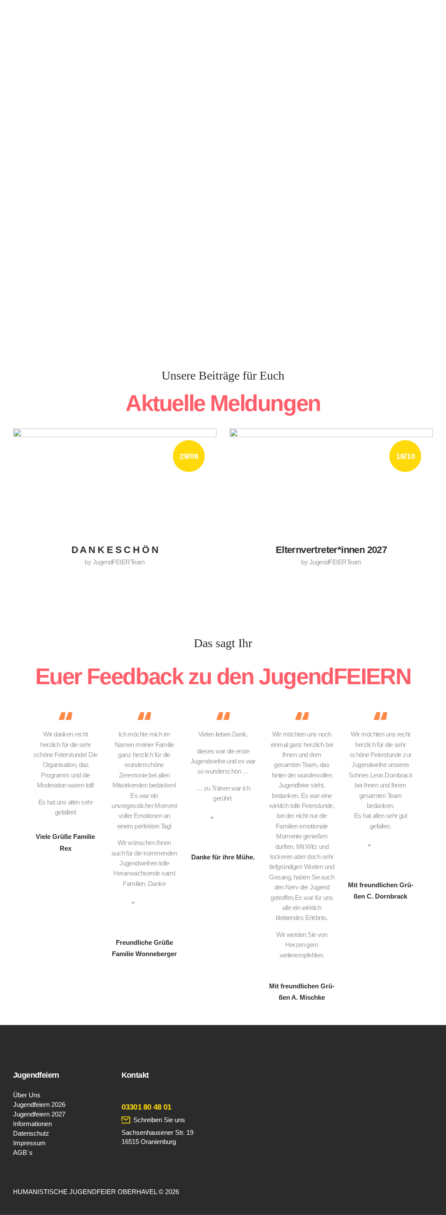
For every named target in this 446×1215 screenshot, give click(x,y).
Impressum (29, 1143)
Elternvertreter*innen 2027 (331, 549)
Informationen (32, 1123)
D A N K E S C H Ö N (115, 549)
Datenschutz (31, 1133)
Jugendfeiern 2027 (39, 1114)
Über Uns (27, 1095)
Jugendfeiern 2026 (39, 1104)
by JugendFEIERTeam (114, 562)
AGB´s (23, 1152)
